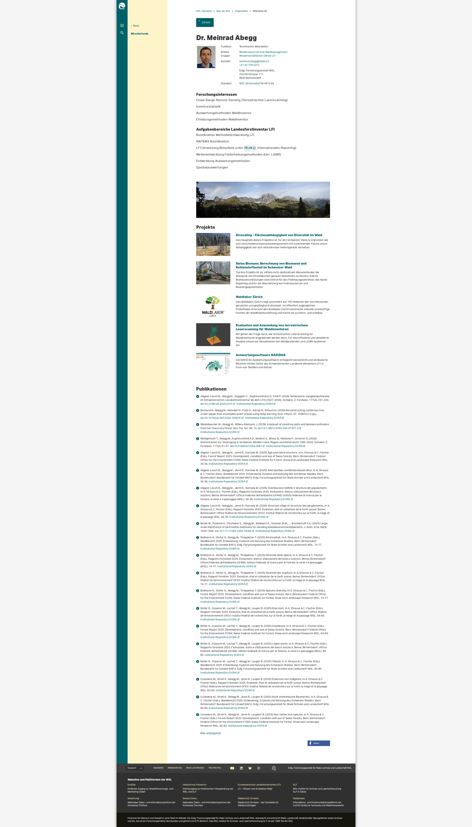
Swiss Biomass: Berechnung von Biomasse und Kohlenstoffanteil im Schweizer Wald (271, 265)
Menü (136, 25)
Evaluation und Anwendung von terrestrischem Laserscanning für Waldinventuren (272, 327)
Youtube (232, 768)
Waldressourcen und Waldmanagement (263, 52)
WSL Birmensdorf (250, 84)
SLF (274, 768)
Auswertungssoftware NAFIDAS (260, 355)
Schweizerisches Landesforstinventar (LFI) (259, 784)
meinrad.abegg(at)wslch (254, 61)
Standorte (158, 768)
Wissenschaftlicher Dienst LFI (257, 56)
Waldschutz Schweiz (248, 798)
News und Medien (195, 768)
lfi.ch (248, 148)
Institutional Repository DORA (255, 404)
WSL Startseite (204, 11)
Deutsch (132, 768)
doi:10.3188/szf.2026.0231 (216, 404)
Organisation (241, 11)
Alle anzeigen (209, 734)
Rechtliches (215, 768)
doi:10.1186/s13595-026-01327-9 (278, 428)
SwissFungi (133, 798)
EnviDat (131, 784)
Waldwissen (299, 798)
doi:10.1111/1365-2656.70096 (233, 531)
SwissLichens (190, 798)
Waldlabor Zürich (249, 297)
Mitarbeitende (140, 33)
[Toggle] (122, 25)
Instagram (258, 768)
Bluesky (249, 768)
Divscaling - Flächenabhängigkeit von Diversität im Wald (279, 235)
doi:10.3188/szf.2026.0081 (246, 446)
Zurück (206, 22)
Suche (122, 32)
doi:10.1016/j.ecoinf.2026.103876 (220, 418)
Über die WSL (223, 11)
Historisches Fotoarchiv (194, 784)
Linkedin (241, 768)
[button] (319, 743)
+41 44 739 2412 (249, 65)
